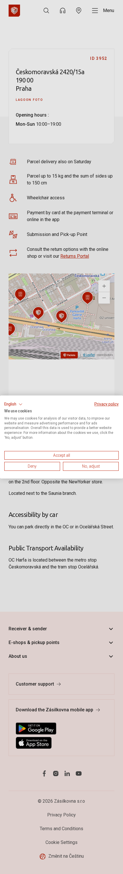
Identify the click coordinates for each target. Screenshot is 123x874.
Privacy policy (106, 404)
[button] (13, 404)
